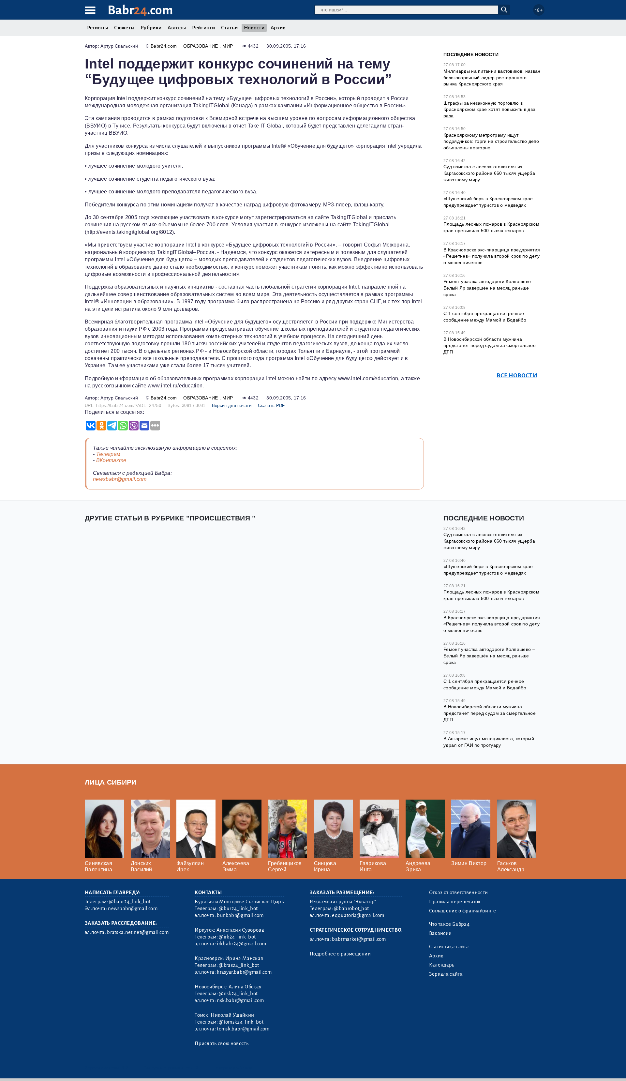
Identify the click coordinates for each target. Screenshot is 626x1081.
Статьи (229, 28)
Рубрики (151, 28)
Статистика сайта (449, 946)
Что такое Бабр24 (449, 924)
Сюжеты (124, 28)
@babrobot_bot (351, 908)
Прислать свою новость (221, 1043)
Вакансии (440, 933)
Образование (201, 46)
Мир (227, 46)
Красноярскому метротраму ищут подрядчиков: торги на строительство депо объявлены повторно (491, 141)
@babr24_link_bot (129, 901)
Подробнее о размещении (340, 953)
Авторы (177, 28)
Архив (278, 28)
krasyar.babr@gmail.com (244, 972)
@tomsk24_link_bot (241, 1022)
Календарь (442, 965)
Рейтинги (203, 28)
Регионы (97, 28)
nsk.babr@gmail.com (240, 1000)
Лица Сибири (111, 782)
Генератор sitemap (233, 1067)
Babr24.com (164, 46)
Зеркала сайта (446, 974)
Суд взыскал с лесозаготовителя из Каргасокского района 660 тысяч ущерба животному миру (489, 173)
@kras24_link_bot (239, 965)
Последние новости (471, 54)
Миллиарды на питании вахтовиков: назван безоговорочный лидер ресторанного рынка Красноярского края (491, 77)
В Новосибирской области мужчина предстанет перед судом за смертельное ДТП (489, 345)
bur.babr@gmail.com (240, 915)
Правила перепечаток (455, 901)
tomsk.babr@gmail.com (243, 1028)
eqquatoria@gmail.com (358, 915)
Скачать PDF (271, 405)
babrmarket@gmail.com (359, 939)
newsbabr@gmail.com (120, 479)
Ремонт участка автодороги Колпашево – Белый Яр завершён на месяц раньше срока (489, 288)
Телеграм (108, 454)
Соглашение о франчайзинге (462, 910)
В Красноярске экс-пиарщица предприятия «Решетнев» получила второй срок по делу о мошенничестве (491, 256)
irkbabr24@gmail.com (241, 943)
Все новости (517, 375)
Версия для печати (231, 405)
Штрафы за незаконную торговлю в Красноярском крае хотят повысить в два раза (489, 109)
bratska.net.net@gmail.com (138, 932)
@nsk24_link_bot (238, 993)
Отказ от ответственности (458, 892)
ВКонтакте (111, 460)
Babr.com (140, 10)
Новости (254, 28)
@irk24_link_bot (237, 936)
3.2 (125, 1067)
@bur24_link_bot (238, 908)
